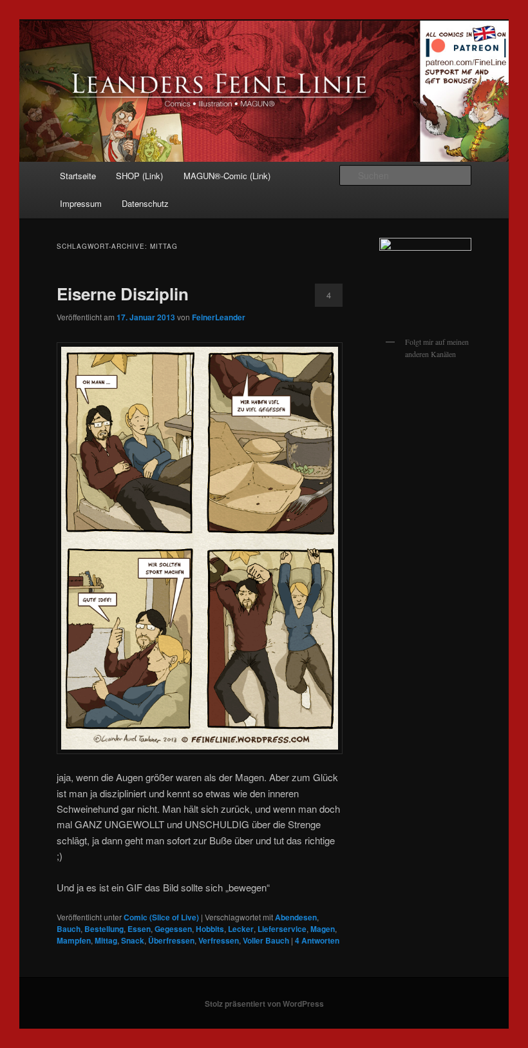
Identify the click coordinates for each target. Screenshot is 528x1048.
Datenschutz (145, 203)
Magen (322, 929)
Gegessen (173, 929)
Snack (132, 940)
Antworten (317, 940)
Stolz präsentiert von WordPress (264, 1003)
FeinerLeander (218, 317)
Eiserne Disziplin (123, 294)
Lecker (241, 929)
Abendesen (296, 917)
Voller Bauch (266, 940)
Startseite (78, 176)
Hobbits (210, 929)
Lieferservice (282, 929)
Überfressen (171, 940)
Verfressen (218, 940)
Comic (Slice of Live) (161, 917)
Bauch (68, 929)
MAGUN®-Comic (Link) (227, 176)
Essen (139, 929)
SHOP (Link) (139, 176)
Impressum (81, 203)
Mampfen (74, 940)
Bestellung (104, 929)
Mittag (106, 940)
